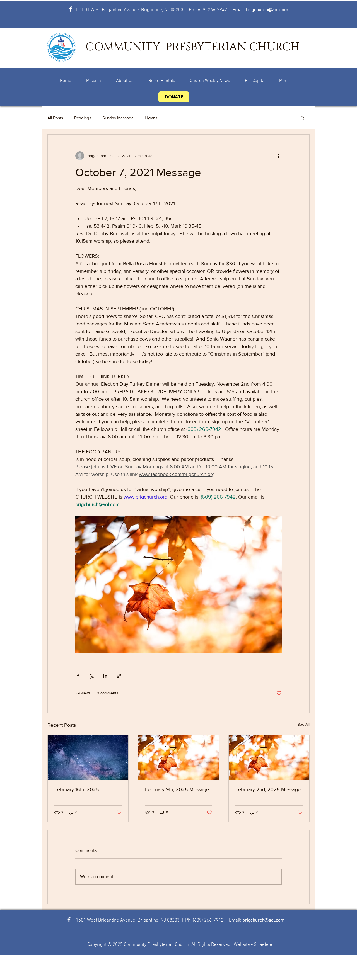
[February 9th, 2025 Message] (178, 757)
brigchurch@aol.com (267, 10)
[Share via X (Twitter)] (91, 676)
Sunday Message (118, 117)
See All (304, 724)
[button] (302, 117)
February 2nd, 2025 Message (268, 789)
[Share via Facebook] (78, 676)
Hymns (151, 117)
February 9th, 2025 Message (177, 789)
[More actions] (278, 155)
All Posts (55, 117)
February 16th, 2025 (76, 789)
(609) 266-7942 (211, 10)
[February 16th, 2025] (88, 757)
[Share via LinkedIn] (105, 676)
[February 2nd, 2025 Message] (269, 757)
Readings (82, 117)
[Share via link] (119, 676)
